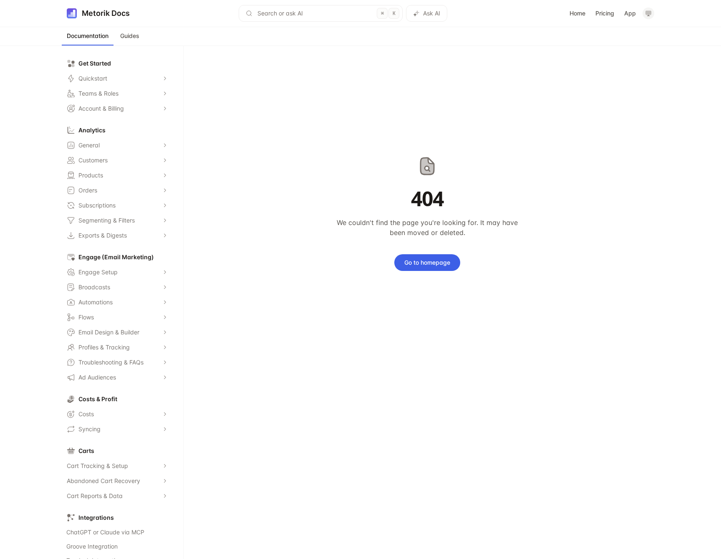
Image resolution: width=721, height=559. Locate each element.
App (630, 13)
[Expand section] (165, 78)
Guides (129, 35)
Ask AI (431, 13)
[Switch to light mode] (648, 13)
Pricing (604, 13)
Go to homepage (427, 262)
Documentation (87, 35)
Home (577, 13)
